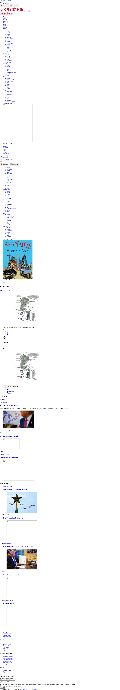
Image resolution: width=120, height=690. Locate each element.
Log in (12, 676)
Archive (5, 27)
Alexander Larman (8, 600)
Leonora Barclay (4, 454)
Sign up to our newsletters (10, 672)
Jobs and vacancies (8, 649)
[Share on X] (7, 333)
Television (9, 74)
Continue (3, 687)
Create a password (4, 681)
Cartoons (9, 100)
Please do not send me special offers (11, 686)
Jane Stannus (3, 402)
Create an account (5, 676)
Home (4, 17)
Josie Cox (5, 571)
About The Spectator (8, 643)
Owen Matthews (7, 486)
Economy (9, 60)
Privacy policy (7, 644)
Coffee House (6, 53)
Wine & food (10, 81)
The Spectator (6, 291)
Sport (8, 85)
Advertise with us (7, 633)
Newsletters (6, 20)
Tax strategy (6, 647)
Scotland (9, 62)
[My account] (29, 11)
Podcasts (5, 21)
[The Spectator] (14, 11)
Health (8, 88)
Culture (8, 34)
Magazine (9, 37)
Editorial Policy (7, 636)
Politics (8, 31)
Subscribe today (7, 670)
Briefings (5, 22)
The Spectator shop (8, 659)
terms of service (24, 689)
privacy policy (33, 689)
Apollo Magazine (7, 658)
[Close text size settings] (4, 339)
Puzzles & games (11, 101)
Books (8, 66)
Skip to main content (5, 0)
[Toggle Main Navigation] (1, 10)
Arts (8, 65)
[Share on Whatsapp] (7, 334)
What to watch (10, 79)
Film (8, 69)
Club (4, 25)
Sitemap (5, 650)
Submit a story (7, 635)
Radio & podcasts (11, 72)
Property (9, 84)
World (8, 57)
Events (5, 24)
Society (8, 56)
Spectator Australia (8, 656)
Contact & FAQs (7, 632)
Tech (8, 35)
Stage (8, 75)
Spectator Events (7, 662)
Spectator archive (7, 661)
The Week (9, 91)
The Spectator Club (8, 664)
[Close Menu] (1, 159)
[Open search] (1, 157)
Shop (4, 28)
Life (4, 76)
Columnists (9, 94)
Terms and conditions (8, 646)
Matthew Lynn (7, 515)
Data (8, 59)
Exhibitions (9, 68)
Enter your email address (6, 678)
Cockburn (9, 33)
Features (9, 93)
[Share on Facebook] (7, 331)
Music (8, 71)
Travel (8, 82)
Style (8, 87)
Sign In (26, 11)
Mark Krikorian (7, 543)
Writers (5, 18)
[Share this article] (4, 337)
